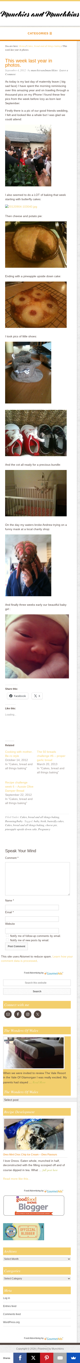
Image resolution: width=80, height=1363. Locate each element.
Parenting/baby (14, 821)
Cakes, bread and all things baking (39, 817)
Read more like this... (17, 1178)
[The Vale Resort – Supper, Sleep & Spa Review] (34, 1069)
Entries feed (9, 1306)
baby (36, 821)
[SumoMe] (73, 1358)
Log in (6, 1298)
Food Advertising (32, 972)
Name (9, 900)
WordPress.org (11, 1322)
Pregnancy (44, 829)
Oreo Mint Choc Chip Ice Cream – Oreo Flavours (30, 1154)
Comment (11, 857)
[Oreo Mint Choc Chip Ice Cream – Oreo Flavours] (34, 1150)
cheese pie (51, 825)
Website (10, 923)
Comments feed (12, 1314)
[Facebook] (20, 1358)
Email (9, 912)
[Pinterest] (46, 1358)
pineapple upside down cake (21, 829)
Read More (39, 1082)
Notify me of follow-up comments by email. (35, 936)
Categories (38, 33)
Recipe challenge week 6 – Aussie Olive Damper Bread (19, 786)
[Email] (60, 1358)
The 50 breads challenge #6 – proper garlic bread (51, 756)
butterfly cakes (55, 821)
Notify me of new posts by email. (29, 940)
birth (43, 821)
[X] (33, 1358)
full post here (50, 1170)
